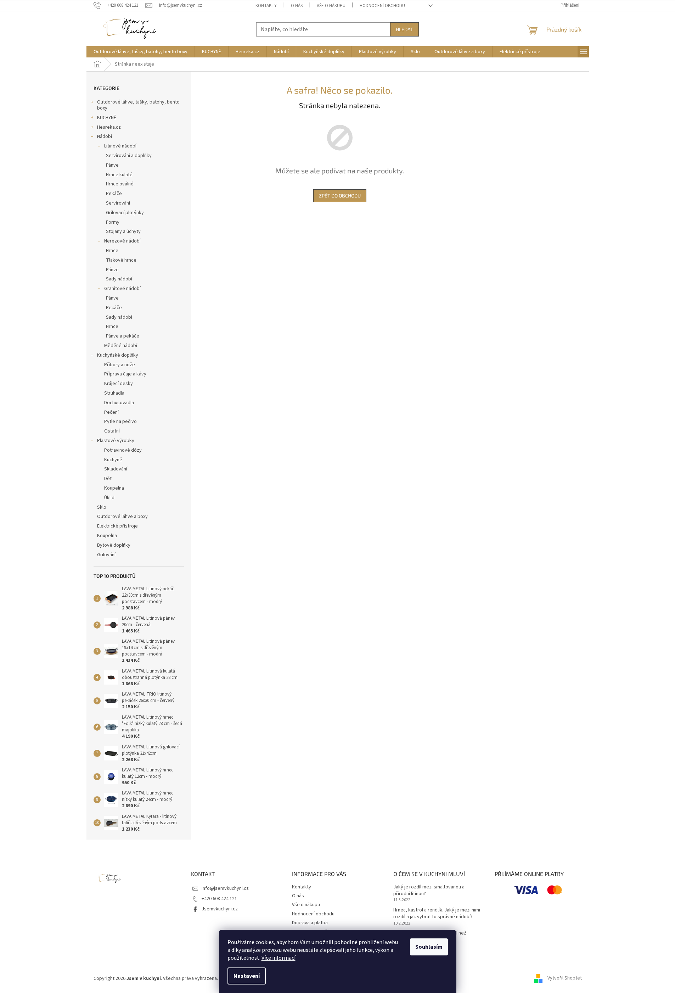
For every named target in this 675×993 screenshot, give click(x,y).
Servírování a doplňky (129, 155)
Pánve (112, 165)
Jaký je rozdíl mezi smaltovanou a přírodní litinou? (429, 890)
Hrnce (112, 250)
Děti (108, 478)
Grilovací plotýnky (125, 212)
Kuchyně (113, 459)
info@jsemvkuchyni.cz (225, 888)
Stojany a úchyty (123, 231)
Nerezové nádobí (122, 241)
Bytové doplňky (113, 545)
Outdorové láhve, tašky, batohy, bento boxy (138, 105)
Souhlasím (429, 947)
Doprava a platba (310, 922)
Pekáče (114, 193)
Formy (112, 222)
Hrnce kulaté (119, 174)
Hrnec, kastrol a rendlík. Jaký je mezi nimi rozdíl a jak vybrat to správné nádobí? (436, 913)
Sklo (101, 507)
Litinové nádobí (120, 146)
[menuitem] (140, 51)
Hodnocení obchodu (382, 5)
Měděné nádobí (120, 345)
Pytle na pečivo (120, 421)
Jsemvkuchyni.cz (220, 909)
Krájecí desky (118, 383)
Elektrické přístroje (117, 526)
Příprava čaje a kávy (125, 374)
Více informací (278, 958)
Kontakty (266, 5)
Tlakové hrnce (121, 260)
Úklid (109, 497)
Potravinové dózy (123, 450)
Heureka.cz (109, 127)
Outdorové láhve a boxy (122, 516)
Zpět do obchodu (340, 196)
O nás (297, 5)
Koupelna (114, 488)
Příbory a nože (119, 364)
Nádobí (104, 136)
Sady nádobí (119, 279)
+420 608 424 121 (219, 898)
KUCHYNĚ (106, 117)
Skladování (115, 469)
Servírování (118, 203)
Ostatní (112, 431)
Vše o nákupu (331, 5)
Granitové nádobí (122, 288)
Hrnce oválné (120, 184)
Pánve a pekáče (122, 336)
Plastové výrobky (115, 440)
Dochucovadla (119, 402)
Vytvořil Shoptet (564, 978)
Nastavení (247, 976)
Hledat (404, 29)
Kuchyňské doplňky (117, 355)
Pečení (111, 412)
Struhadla (114, 393)
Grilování (106, 554)
